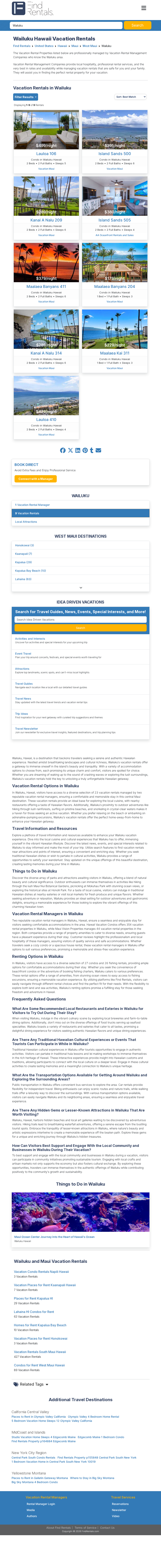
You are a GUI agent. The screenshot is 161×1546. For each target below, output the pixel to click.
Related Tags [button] (32, 1384)
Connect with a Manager (35, 478)
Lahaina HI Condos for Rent (34, 1312)
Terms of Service (85, 1527)
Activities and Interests (30, 638)
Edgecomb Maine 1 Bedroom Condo (101, 1437)
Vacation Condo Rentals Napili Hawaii (41, 1272)
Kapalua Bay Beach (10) (30, 570)
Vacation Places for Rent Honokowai (40, 1338)
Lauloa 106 (46, 153)
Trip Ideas (21, 713)
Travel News (23, 698)
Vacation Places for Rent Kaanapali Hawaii (45, 1285)
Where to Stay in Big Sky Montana (92, 1478)
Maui (74, 46)
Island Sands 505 (115, 220)
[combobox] (66, 25)
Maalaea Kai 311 (114, 353)
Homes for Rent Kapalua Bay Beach (40, 1325)
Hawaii (62, 46)
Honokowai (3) (24, 545)
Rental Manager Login (41, 1504)
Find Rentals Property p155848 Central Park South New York (97, 1457)
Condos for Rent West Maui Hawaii (39, 1365)
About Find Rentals (58, 1527)
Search (80, 627)
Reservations (120, 1504)
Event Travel (23, 653)
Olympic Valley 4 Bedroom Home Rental (93, 1416)
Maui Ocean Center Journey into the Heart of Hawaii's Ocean (54, 1236)
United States (44, 46)
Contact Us (107, 1527)
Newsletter (119, 1510)
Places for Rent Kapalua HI (33, 1298)
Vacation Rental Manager (32, 504)
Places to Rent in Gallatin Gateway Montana (40, 1478)
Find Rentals (21, 46)
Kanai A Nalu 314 (46, 353)
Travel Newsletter (26, 728)
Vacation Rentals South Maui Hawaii (40, 1352)
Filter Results (24, 97)
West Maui (90, 46)
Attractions (22, 668)
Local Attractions (26, 521)
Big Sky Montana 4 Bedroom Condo (35, 1482)
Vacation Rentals (27, 513)
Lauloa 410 (46, 419)
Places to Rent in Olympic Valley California (39, 1416)
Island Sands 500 (115, 153)
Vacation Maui (46, 168)
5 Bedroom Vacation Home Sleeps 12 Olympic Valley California (52, 1420)
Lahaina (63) (23, 579)
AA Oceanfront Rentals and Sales (115, 235)
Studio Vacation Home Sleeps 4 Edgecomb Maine (44, 1437)
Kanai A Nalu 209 (46, 220)
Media (31, 1510)
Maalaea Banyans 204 (114, 286)
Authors (32, 1516)
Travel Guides (24, 683)
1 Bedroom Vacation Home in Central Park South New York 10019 (54, 1461)
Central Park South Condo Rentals (33, 1457)
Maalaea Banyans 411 (46, 286)
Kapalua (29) (23, 562)
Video (115, 1516)
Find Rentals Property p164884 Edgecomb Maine (44, 1441)
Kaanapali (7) (23, 553)
